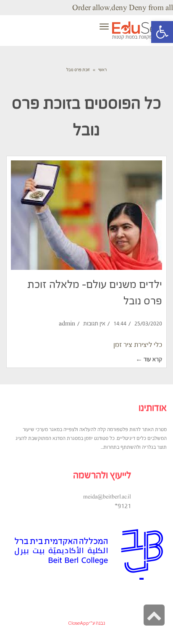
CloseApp (78, 623)
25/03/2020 (148, 323)
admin (67, 323)
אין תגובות (94, 323)
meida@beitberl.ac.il (107, 497)
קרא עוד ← (149, 359)
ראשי (102, 69)
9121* (123, 505)
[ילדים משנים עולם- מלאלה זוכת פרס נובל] (86, 215)
